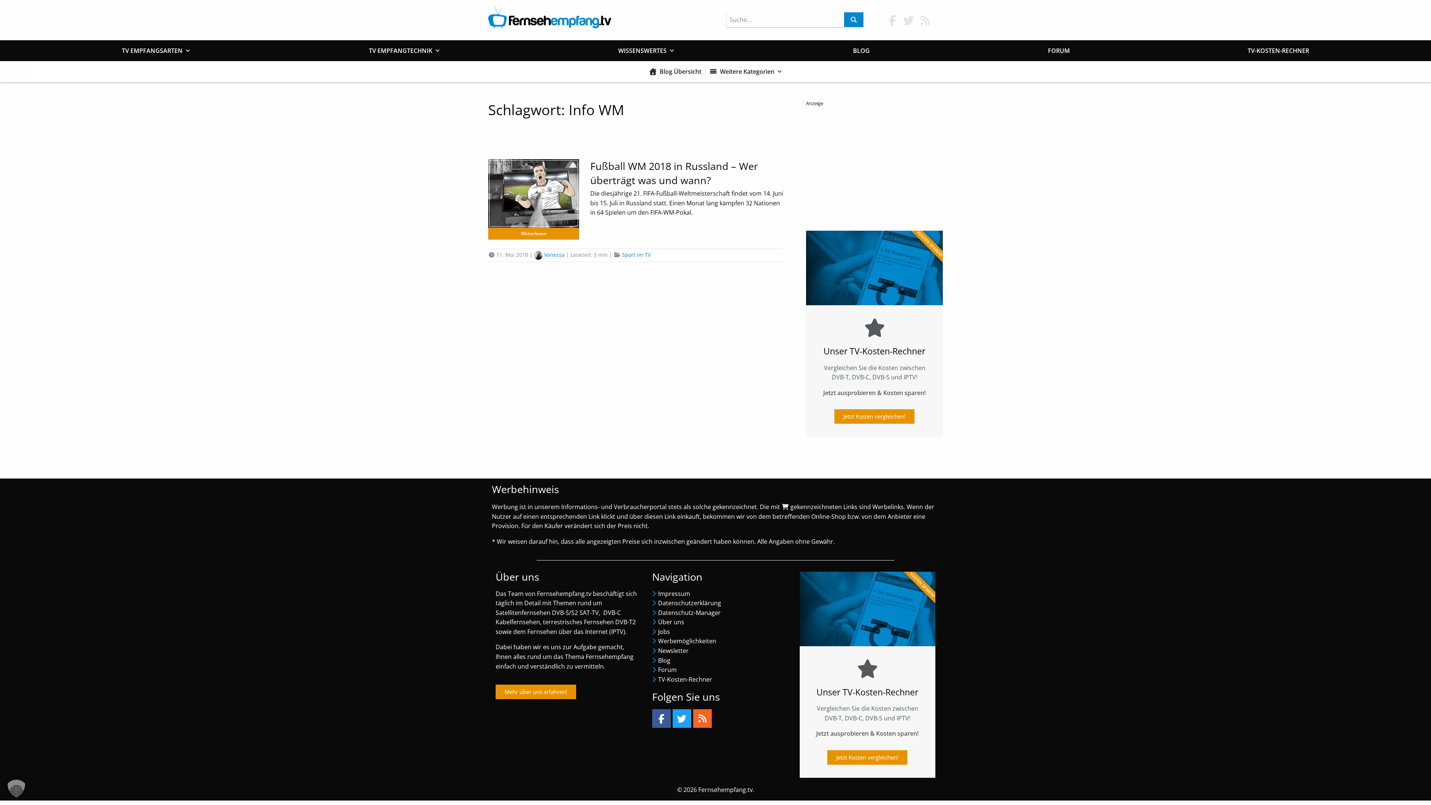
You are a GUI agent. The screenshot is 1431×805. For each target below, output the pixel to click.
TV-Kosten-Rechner (1278, 51)
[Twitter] (682, 718)
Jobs (664, 632)
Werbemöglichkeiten (687, 641)
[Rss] (702, 718)
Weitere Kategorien (747, 71)
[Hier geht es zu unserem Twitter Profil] (909, 20)
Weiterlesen (534, 233)
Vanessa (554, 254)
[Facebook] (661, 718)
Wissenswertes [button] (642, 51)
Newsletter (673, 651)
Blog (861, 51)
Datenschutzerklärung (689, 603)
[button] (16, 788)
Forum (1059, 51)
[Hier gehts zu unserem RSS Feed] (925, 20)
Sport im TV (636, 254)
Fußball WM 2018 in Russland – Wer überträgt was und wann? (674, 173)
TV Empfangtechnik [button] (400, 51)
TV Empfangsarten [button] (152, 51)
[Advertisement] (874, 166)
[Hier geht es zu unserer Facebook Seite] (892, 20)
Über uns (671, 622)
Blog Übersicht (680, 71)
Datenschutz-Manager (689, 613)
